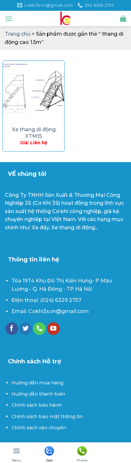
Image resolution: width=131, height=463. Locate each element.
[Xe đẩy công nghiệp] (65, 18)
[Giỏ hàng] (123, 18)
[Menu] (8, 18)
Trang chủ (18, 34)
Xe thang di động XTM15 (34, 132)
